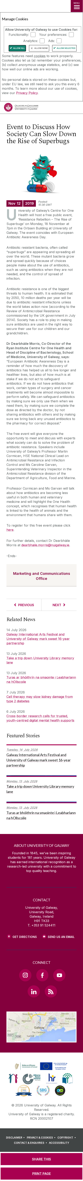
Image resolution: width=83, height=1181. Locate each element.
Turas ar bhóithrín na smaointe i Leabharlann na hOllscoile (41, 679)
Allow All (19, 48)
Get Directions (24, 937)
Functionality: (19, 35)
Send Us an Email (61, 937)
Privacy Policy (27, 93)
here (9, 530)
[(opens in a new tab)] (41, 1070)
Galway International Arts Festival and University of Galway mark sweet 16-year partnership (38, 638)
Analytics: (30, 41)
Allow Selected (66, 48)
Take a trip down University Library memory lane (40, 660)
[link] (40, 1066)
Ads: (51, 41)
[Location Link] (41, 1039)
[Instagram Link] (25, 975)
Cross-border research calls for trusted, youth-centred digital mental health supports (40, 718)
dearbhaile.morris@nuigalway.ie (45, 545)
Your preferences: (53, 35)
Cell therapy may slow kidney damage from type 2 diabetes (39, 699)
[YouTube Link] (59, 975)
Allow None (41, 48)
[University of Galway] (21, 108)
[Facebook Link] (42, 975)
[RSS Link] (51, 991)
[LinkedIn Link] (34, 991)
